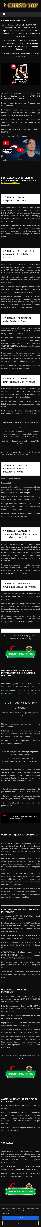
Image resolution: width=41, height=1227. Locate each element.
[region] (20, 1216)
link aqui (36, 365)
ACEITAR (20, 1218)
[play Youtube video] (20, 150)
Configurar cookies (20, 1223)
